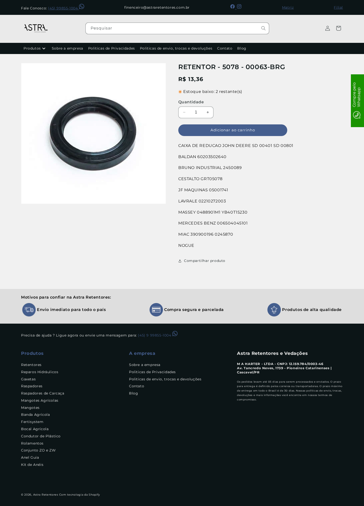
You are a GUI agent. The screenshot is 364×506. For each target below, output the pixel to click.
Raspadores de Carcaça (42, 393)
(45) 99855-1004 (63, 8)
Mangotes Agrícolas (39, 400)
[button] (338, 28)
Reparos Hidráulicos (39, 372)
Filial (338, 7)
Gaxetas (28, 379)
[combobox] (177, 28)
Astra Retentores (45, 494)
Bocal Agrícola (35, 429)
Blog (241, 48)
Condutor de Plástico (41, 436)
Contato (224, 48)
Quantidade (191, 102)
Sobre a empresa (67, 48)
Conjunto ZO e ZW (38, 450)
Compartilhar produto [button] (204, 260)
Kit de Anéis (32, 464)
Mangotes (30, 407)
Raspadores (32, 386)
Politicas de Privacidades (111, 48)
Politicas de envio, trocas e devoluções (176, 48)
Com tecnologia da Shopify (79, 494)
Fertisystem (32, 422)
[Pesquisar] (263, 28)
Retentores (31, 365)
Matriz (288, 7)
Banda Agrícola (35, 415)
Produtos (32, 48)
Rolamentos (32, 443)
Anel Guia (30, 457)
